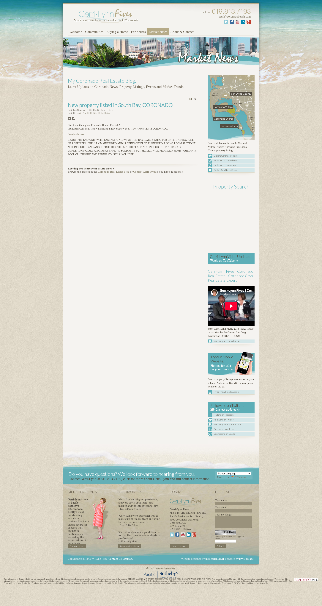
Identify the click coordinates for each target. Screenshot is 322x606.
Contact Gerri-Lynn (144, 171)
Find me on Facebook (223, 414)
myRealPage (246, 558)
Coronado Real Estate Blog (113, 171)
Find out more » (77, 546)
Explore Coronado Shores (226, 160)
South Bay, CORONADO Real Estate (93, 113)
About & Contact (182, 32)
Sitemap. (128, 558)
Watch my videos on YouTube (227, 424)
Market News (158, 32)
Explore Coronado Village (226, 155)
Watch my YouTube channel (227, 341)
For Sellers (138, 32)
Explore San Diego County (226, 170)
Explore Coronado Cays (225, 165)
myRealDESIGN (214, 558)
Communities (94, 32)
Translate (242, 477)
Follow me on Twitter (223, 419)
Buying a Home (117, 32)
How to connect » (179, 546)
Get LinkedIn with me (224, 429)
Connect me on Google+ (225, 433)
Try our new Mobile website (226, 391)
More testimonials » (129, 546)
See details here (76, 134)
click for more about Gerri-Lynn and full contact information (166, 479)
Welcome (75, 32)
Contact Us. (115, 558)
